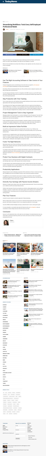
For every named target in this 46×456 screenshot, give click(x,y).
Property (5, 368)
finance (8, 400)
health (16, 400)
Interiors (5, 345)
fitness (13, 400)
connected (18, 394)
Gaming (4, 336)
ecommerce (16, 398)
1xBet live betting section (32, 439)
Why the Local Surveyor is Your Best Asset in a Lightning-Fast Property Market (23, 270)
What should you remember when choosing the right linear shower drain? (15, 296)
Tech (4, 379)
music (14, 404)
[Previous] (22, 76)
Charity (4, 309)
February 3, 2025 (12, 29)
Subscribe (17, 438)
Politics (4, 366)
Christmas (12, 394)
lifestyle (4, 404)
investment (15, 402)
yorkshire (15, 413)
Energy (4, 319)
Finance (4, 332)
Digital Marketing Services (8, 398)
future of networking (16, 152)
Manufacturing (6, 353)
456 (37, 255)
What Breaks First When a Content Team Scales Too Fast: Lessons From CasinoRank (36, 290)
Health (4, 340)
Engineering (5, 321)
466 (9, 274)
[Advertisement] (23, 11)
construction (5, 396)
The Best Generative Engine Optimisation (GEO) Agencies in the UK (36, 281)
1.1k (13, 293)
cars (9, 394)
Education (5, 317)
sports (4, 411)
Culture (4, 313)
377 (36, 72)
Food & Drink (5, 334)
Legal (4, 347)
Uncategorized (6, 385)
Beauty (14, 392)
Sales (4, 370)
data (16, 396)
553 (15, 72)
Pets (4, 364)
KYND (19, 402)
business (5, 394)
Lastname (17, 434)
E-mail (16, 425)
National (5, 357)
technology (9, 411)
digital (20, 396)
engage (4, 400)
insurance (9, 402)
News (18, 404)
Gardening (5, 338)
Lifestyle (5, 351)
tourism (18, 411)
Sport (4, 374)
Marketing (5, 355)
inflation (4, 402)
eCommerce (5, 315)
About (4, 425)
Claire (7, 29)
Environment (5, 328)
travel (4, 413)
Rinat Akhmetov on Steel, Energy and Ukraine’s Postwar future (14, 71)
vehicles (10, 413)
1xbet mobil (30, 437)
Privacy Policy (5, 429)
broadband (18, 392)
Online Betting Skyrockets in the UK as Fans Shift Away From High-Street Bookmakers (14, 286)
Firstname (17, 429)
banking (9, 392)
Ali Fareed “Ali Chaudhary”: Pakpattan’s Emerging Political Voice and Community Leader (35, 324)
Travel (4, 383)
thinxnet (13, 411)
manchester (10, 404)
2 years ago (10, 293)
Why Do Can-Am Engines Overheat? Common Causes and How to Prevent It (36, 71)
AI (3, 392)
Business (7, 21)
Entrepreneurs (6, 326)
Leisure (4, 349)
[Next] (24, 76)
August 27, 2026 (11, 72)
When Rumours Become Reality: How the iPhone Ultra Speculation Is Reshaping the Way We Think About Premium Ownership (36, 309)
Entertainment (6, 323)
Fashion (4, 330)
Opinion (4, 362)
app (6, 392)
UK (7, 413)
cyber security (11, 396)
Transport (5, 381)
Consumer (5, 311)
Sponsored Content (7, 372)
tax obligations (33, 207)
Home (4, 21)
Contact (4, 428)
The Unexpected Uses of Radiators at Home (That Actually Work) (14, 281)
